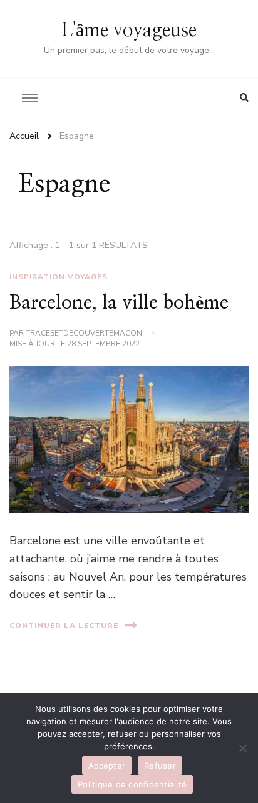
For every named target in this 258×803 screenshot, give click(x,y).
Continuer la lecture (63, 626)
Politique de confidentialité (132, 784)
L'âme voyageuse (129, 30)
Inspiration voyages (58, 277)
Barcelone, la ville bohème (119, 303)
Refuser (160, 766)
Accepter (106, 766)
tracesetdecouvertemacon (84, 333)
